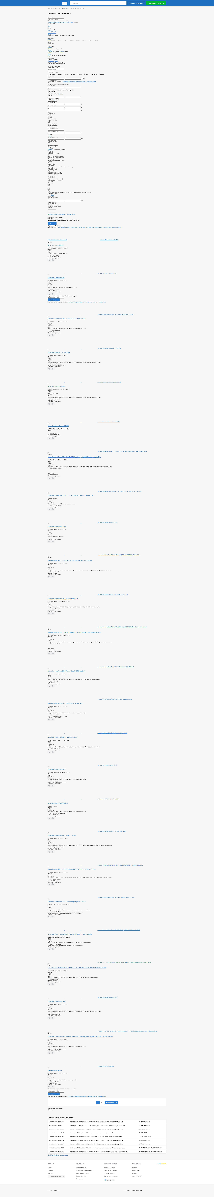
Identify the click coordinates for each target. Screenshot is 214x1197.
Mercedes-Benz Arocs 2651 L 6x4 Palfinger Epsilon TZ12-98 (67, 902)
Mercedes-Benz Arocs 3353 (56, 769)
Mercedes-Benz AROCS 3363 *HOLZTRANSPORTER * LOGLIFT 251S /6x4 (71, 869)
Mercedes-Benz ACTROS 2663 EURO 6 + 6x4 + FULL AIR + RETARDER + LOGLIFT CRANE (77, 968)
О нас (49, 1167)
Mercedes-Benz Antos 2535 (56, 1144)
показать (52, 211)
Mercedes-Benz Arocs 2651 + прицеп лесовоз (62, 737)
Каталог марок (80, 1179)
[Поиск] (72, 3)
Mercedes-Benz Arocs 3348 (56, 386)
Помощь (50, 1170)
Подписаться (53, 300)
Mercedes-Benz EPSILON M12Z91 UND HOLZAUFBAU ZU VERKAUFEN (71, 495)
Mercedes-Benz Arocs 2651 (56, 1125)
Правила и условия (81, 1167)
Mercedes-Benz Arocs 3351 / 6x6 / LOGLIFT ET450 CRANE (66, 319)
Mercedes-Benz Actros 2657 (57, 1001)
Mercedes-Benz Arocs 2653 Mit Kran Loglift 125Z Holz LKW (66, 671)
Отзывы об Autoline (81, 1176)
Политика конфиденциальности (84, 1170)
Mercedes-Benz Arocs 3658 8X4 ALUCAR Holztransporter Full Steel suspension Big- (74, 457)
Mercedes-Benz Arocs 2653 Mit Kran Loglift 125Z (63, 598)
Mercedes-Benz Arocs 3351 (56, 277)
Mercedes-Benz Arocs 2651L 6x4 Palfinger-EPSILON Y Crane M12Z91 (70, 934)
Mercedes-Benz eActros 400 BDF (58, 426)
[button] (49, 260)
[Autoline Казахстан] (54, 3)
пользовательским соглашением (96, 302)
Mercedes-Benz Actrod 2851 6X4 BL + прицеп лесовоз (65, 703)
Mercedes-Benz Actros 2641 (56, 1121)
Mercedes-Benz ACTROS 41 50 (58, 803)
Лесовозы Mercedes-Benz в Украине (58, 1155)
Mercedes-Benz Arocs (55, 1070)
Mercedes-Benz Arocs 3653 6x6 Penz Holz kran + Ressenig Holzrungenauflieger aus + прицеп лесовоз (80, 1036)
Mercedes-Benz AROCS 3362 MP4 (59, 352)
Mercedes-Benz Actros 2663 (56, 1147)
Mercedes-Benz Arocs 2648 (56, 1132)
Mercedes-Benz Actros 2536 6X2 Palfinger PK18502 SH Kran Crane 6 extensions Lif (74, 632)
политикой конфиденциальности (77, 302)
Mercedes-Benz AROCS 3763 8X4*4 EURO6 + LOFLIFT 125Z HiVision (70, 560)
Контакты (50, 1173)
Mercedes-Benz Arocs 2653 (56, 1140)
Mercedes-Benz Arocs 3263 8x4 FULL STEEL (62, 835)
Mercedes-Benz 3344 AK (55, 245)
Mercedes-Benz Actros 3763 (57, 526)
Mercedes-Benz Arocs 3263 (56, 1151)
